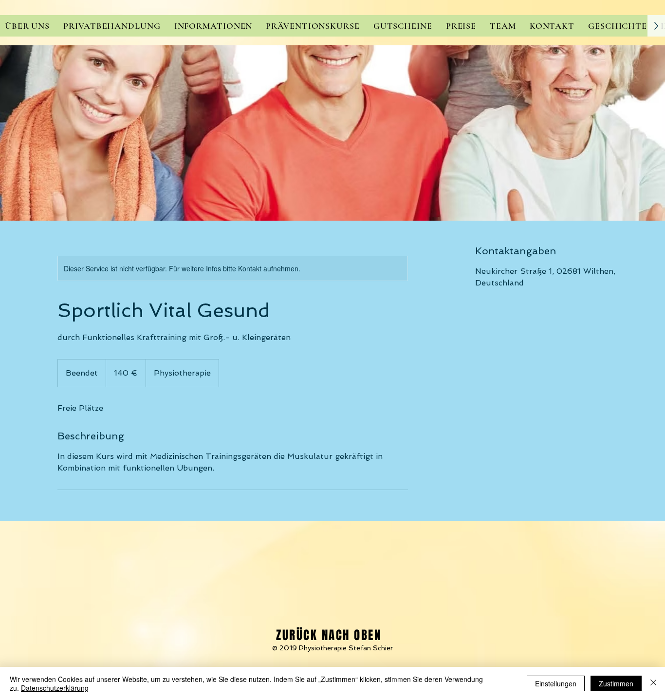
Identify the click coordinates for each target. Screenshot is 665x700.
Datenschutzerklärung (55, 688)
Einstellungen (555, 683)
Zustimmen (616, 683)
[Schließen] (653, 683)
